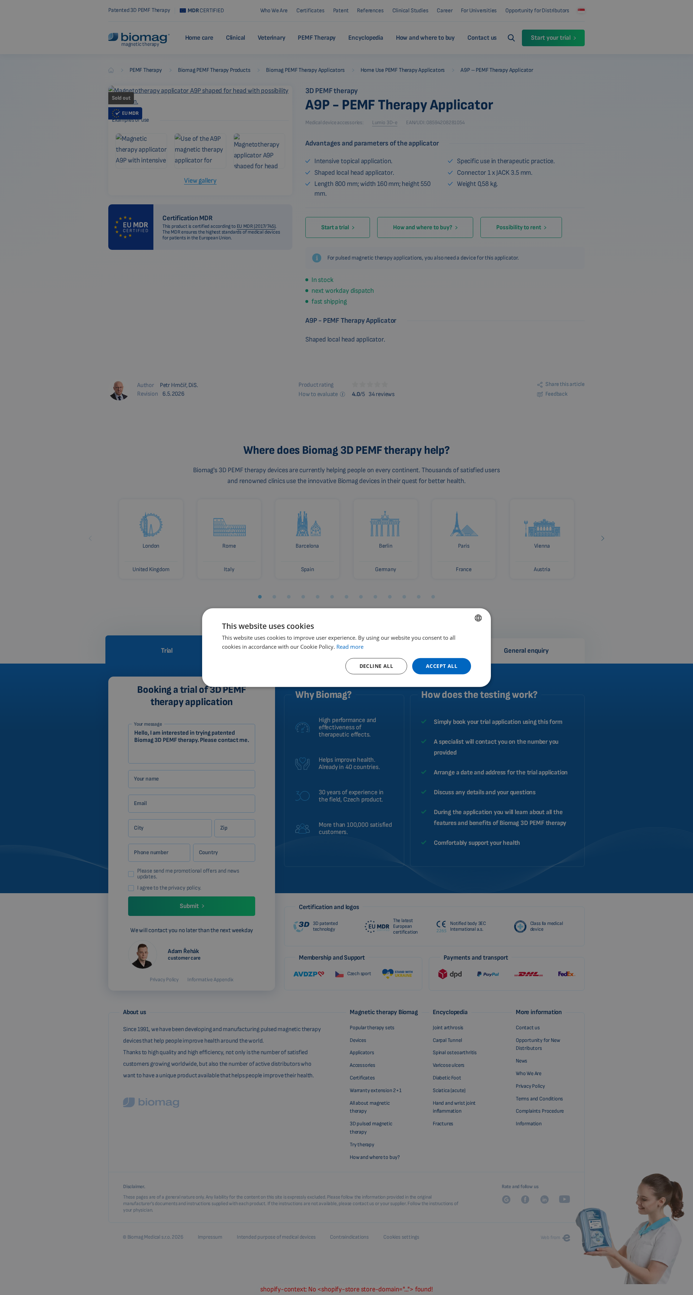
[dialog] (346, 647)
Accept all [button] (441, 665)
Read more (349, 646)
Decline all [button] (376, 665)
